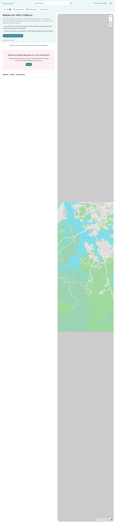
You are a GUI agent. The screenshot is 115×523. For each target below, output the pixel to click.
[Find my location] (110, 25)
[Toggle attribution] (112, 520)
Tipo (7, 9)
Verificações (32, 9)
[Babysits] (8, 3)
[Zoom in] (110, 17)
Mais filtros (45, 9)
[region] (86, 268)
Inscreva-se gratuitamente (13, 35)
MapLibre (99, 520)
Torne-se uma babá (100, 3)
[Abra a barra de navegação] (110, 3)
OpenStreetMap (106, 520)
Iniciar (29, 64)
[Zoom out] (110, 20)
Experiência (19, 9)
